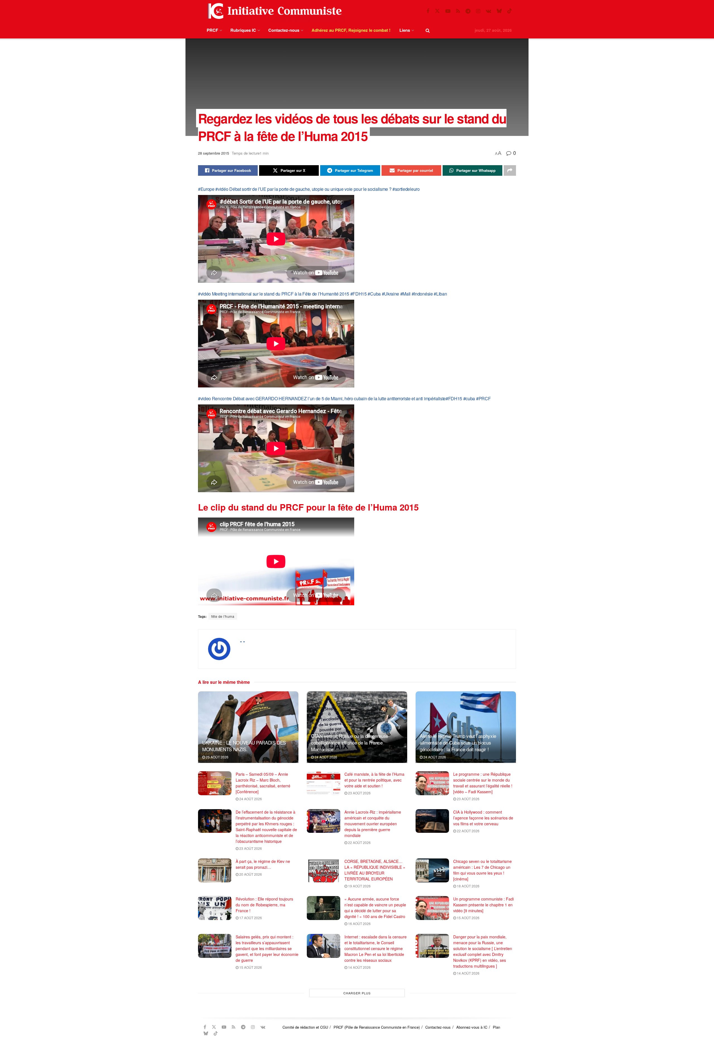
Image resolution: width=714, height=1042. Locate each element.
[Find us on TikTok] (509, 11)
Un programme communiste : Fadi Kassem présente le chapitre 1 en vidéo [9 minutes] (483, 904)
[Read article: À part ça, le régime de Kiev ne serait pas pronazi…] (214, 870)
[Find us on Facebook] (427, 11)
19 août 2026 (359, 886)
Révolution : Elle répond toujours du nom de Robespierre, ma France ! (264, 904)
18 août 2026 (467, 886)
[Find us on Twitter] (437, 11)
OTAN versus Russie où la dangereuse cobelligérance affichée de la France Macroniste (349, 742)
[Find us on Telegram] (468, 11)
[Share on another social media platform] (510, 170)
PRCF (212, 30)
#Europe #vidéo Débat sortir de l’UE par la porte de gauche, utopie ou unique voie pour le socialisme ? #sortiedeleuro (309, 189)
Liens (404, 30)
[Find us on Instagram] (478, 11)
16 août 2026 (359, 923)
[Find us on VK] (488, 11)
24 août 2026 (325, 757)
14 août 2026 (359, 967)
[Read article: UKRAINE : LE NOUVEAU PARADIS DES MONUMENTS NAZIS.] (248, 727)
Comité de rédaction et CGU (305, 1027)
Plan (496, 1027)
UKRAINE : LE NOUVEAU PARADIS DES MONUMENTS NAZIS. (244, 746)
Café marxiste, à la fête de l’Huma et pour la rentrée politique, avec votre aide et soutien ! (374, 780)
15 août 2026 (467, 917)
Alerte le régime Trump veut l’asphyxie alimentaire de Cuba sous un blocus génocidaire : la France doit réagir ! (458, 742)
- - (242, 641)
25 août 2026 (216, 757)
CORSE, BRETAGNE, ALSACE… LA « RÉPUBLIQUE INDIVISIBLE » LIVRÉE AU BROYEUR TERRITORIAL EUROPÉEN (374, 870)
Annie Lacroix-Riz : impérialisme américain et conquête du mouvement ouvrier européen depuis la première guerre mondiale (372, 823)
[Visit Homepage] (273, 11)
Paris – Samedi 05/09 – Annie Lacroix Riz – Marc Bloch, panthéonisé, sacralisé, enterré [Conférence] (263, 782)
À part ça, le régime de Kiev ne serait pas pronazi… (263, 864)
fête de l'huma (222, 616)
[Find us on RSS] (458, 11)
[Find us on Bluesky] (499, 11)
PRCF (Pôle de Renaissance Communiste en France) (377, 1027)
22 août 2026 (359, 842)
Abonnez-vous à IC (471, 1027)
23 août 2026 (359, 792)
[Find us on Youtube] (447, 11)
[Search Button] (428, 30)
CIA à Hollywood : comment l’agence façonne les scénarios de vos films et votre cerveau (483, 817)
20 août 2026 (250, 874)
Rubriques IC (243, 30)
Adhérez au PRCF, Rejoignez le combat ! (351, 30)
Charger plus (357, 993)
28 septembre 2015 (213, 153)
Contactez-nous (283, 30)
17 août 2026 (250, 917)
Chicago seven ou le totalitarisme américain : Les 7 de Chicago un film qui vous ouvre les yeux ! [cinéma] (482, 870)
